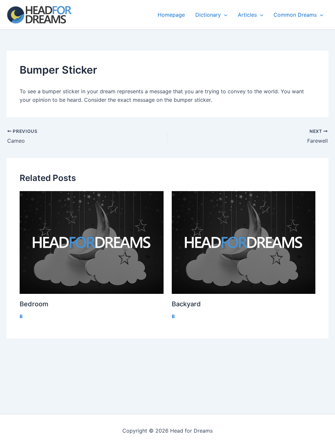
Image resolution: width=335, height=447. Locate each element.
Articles (247, 14)
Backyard (186, 304)
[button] (224, 15)
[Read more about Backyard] (244, 242)
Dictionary (208, 14)
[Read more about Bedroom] (92, 242)
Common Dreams (295, 14)
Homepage (171, 14)
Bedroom (34, 304)
